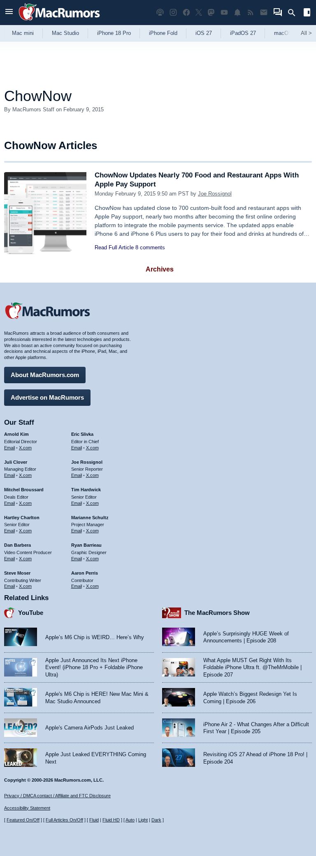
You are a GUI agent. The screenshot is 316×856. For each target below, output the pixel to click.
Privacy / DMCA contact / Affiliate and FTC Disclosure (57, 795)
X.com (25, 447)
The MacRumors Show (217, 612)
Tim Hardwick (86, 489)
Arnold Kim (16, 434)
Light (143, 819)
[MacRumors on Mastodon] (211, 12)
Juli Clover (15, 462)
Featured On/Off (23, 819)
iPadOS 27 (243, 33)
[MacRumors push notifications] (237, 12)
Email (9, 447)
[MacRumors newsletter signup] (264, 12)
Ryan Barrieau (86, 545)
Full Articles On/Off (64, 819)
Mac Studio (65, 33)
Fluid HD (111, 819)
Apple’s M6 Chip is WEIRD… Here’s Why (94, 637)
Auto (130, 819)
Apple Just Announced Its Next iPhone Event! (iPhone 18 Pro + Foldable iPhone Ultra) (94, 667)
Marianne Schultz (90, 517)
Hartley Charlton (22, 517)
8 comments (150, 247)
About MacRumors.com (45, 374)
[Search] (294, 13)
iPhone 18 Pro (114, 33)
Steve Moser (17, 573)
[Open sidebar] (307, 13)
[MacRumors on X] (198, 12)
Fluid (94, 819)
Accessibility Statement (27, 807)
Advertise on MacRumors (47, 397)
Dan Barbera (17, 545)
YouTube (30, 612)
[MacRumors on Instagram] (173, 12)
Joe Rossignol (215, 194)
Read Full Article (114, 247)
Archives (160, 269)
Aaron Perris (84, 573)
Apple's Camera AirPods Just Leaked (89, 728)
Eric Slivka (82, 434)
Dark (156, 819)
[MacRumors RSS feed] (250, 12)
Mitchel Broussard (24, 489)
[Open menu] (9, 12)
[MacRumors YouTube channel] (224, 12)
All (306, 33)
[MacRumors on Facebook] (186, 12)
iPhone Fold (163, 33)
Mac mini (23, 33)
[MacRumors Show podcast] (160, 12)
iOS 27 (203, 33)
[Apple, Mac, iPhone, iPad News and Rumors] (59, 21)
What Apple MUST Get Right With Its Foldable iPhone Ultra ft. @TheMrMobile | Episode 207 (252, 667)
